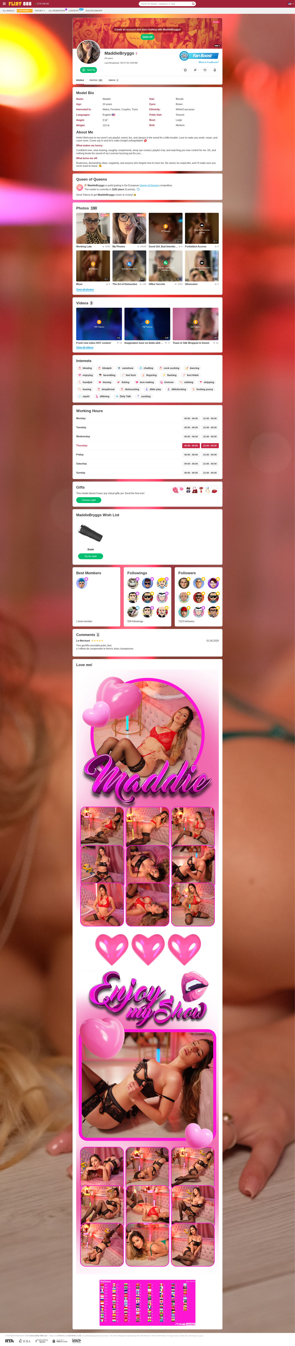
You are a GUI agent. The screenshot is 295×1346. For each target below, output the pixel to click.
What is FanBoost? (209, 62)
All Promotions (57, 11)
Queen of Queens (149, 185)
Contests (74, 11)
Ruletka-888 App (94, 11)
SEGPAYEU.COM (74, 1336)
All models (8, 11)
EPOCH (61, 1336)
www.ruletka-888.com (38, 1336)
